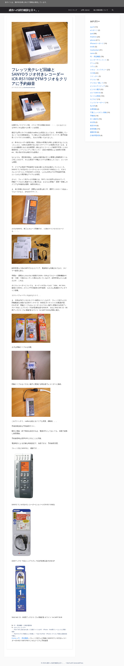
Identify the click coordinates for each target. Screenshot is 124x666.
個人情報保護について (100, 10)
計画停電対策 (28, 625)
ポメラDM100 (95, 93)
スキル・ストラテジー (98, 70)
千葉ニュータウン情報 (98, 112)
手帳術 (92, 116)
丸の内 (92, 106)
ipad (91, 33)
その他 (92, 73)
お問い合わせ (85, 10)
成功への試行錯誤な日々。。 (24, 10)
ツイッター (94, 76)
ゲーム (92, 63)
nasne (92, 53)
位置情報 (93, 109)
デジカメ (93, 79)
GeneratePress (78, 663)
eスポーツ (94, 30)
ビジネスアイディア (97, 86)
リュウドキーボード (97, 102)
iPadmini (93, 37)
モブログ (93, 99)
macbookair (94, 50)
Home (14, 638)
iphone (92, 40)
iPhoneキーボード (97, 43)
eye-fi (92, 27)
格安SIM (93, 125)
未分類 (92, 122)
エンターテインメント (98, 60)
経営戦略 (93, 129)
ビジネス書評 (95, 89)
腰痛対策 (93, 132)
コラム (92, 66)
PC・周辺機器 (18, 625)
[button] (112, 10)
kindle (92, 47)
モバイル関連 (95, 96)
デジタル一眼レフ (96, 83)
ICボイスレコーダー (20, 627)
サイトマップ (72, 10)
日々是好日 (94, 119)
